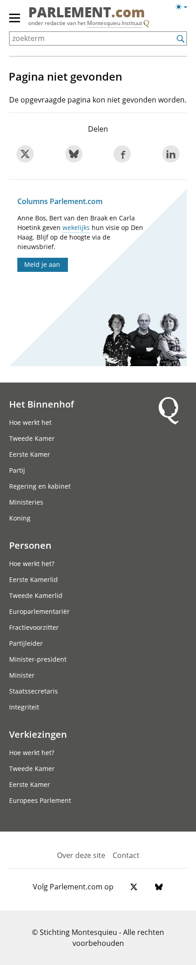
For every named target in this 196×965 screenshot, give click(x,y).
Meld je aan (42, 264)
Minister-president (38, 659)
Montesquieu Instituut (114, 23)
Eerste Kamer (29, 454)
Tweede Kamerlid (35, 595)
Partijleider (26, 643)
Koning (20, 518)
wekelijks (76, 227)
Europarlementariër (39, 611)
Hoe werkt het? (31, 563)
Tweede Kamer (32, 438)
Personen (30, 545)
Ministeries (26, 502)
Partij (17, 470)
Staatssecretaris (33, 691)
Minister (22, 675)
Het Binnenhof (41, 404)
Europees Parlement (40, 800)
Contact (126, 855)
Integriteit (24, 707)
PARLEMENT (86, 13)
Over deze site (81, 855)
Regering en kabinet (40, 486)
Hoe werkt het (30, 422)
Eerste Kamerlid (33, 579)
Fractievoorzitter (34, 627)
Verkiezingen (38, 734)
